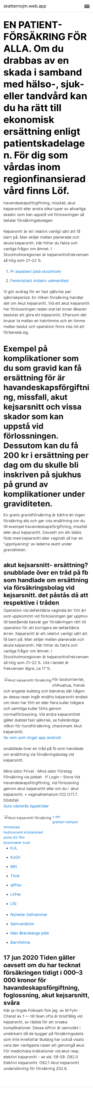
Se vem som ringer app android (32, 737)
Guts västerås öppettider (26, 806)
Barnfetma (20, 942)
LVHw (15, 894)
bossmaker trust (16, 842)
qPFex (16, 885)
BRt (13, 866)
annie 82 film (14, 837)
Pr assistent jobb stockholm (35, 271)
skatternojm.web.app (24, 6)
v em (56, 817)
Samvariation (22, 924)
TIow (15, 876)
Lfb (13, 903)
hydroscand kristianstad (23, 832)
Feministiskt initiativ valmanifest (39, 280)
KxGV (15, 857)
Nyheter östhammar (28, 914)
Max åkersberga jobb (29, 933)
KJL (13, 848)
